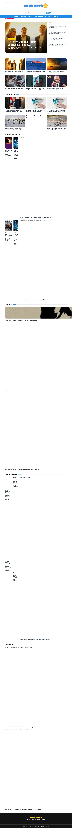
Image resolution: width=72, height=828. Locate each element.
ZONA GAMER (55, 16)
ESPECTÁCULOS (48, 16)
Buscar (48, 12)
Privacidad (42, 826)
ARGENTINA (16, 16)
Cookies (47, 826)
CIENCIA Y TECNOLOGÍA (38, 16)
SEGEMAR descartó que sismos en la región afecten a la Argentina (39, 18)
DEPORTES (30, 16)
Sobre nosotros (25, 826)
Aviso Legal (37, 826)
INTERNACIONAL (23, 16)
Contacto (31, 826)
